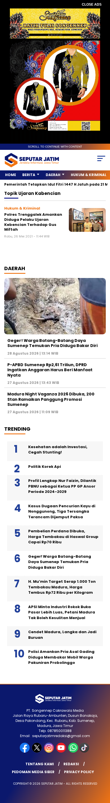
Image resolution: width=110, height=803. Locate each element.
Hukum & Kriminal (88, 174)
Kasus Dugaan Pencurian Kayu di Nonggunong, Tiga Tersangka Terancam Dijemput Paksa (61, 511)
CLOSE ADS (92, 4)
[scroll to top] (102, 770)
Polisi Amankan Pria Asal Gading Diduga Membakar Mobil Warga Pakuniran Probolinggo (61, 657)
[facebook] (25, 751)
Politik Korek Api (44, 466)
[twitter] (37, 751)
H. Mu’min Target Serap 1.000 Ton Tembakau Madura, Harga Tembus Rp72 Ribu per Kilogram (62, 587)
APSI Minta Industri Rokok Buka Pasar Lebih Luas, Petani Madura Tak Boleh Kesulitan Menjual (61, 612)
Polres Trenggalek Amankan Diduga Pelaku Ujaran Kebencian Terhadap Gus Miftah (33, 222)
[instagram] (49, 751)
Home (10, 174)
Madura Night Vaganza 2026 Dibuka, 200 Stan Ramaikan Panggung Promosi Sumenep (50, 399)
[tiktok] (84, 751)
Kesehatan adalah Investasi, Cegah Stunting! (57, 449)
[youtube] (61, 751)
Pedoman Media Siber (33, 771)
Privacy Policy (79, 771)
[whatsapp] (73, 751)
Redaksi (71, 764)
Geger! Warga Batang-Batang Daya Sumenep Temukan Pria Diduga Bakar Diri (52, 343)
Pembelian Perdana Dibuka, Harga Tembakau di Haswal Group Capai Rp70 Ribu (63, 536)
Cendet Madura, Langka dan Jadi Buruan (62, 634)
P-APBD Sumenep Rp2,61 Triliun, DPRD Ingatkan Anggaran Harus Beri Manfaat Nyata (50, 370)
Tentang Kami (39, 764)
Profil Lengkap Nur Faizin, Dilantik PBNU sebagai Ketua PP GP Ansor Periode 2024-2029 (62, 486)
